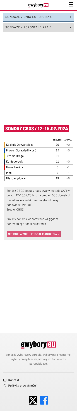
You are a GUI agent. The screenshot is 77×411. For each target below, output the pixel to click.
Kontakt (13, 380)
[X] (33, 400)
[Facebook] (44, 400)
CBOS (20, 209)
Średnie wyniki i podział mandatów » (33, 234)
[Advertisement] (38, 76)
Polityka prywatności (22, 385)
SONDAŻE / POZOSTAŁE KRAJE (28, 27)
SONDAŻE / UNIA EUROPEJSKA (28, 17)
